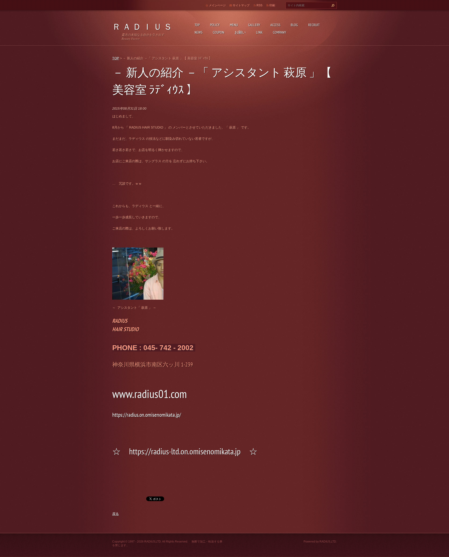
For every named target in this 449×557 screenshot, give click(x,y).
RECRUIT (314, 24)
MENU (234, 24)
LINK (259, 32)
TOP (197, 24)
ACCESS (275, 24)
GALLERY (254, 24)
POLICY (215, 24)
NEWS (199, 32)
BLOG (294, 24)
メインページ (217, 5)
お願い (240, 32)
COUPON (218, 32)
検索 (332, 5)
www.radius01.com (149, 393)
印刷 (272, 5)
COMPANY (279, 32)
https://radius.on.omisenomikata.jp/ (146, 414)
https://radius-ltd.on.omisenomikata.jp (185, 451)
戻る (115, 514)
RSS (259, 5)
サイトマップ (241, 5)
